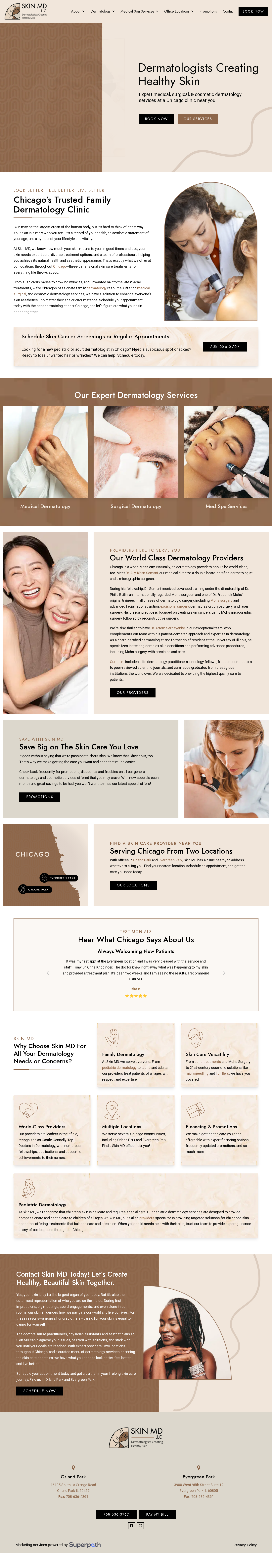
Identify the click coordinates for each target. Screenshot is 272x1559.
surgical (20, 294)
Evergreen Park (170, 860)
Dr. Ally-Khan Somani (142, 573)
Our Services (198, 118)
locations (118, 1346)
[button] (48, 973)
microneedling (197, 1073)
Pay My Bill (157, 1514)
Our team (117, 662)
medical (143, 288)
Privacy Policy (245, 1545)
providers (146, 1218)
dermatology (97, 288)
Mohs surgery (221, 600)
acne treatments (208, 1062)
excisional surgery (174, 606)
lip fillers (222, 1073)
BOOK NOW (156, 118)
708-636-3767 (116, 1514)
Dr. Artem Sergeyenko (168, 628)
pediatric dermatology (119, 1067)
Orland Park (142, 860)
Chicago (59, 266)
